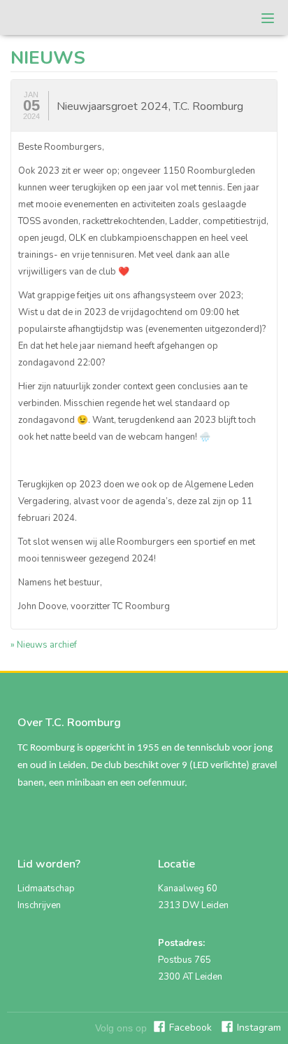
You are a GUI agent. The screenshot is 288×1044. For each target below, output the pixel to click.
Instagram (259, 1027)
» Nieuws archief (43, 645)
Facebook (190, 1027)
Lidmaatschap (46, 888)
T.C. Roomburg (55, 18)
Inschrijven (39, 905)
